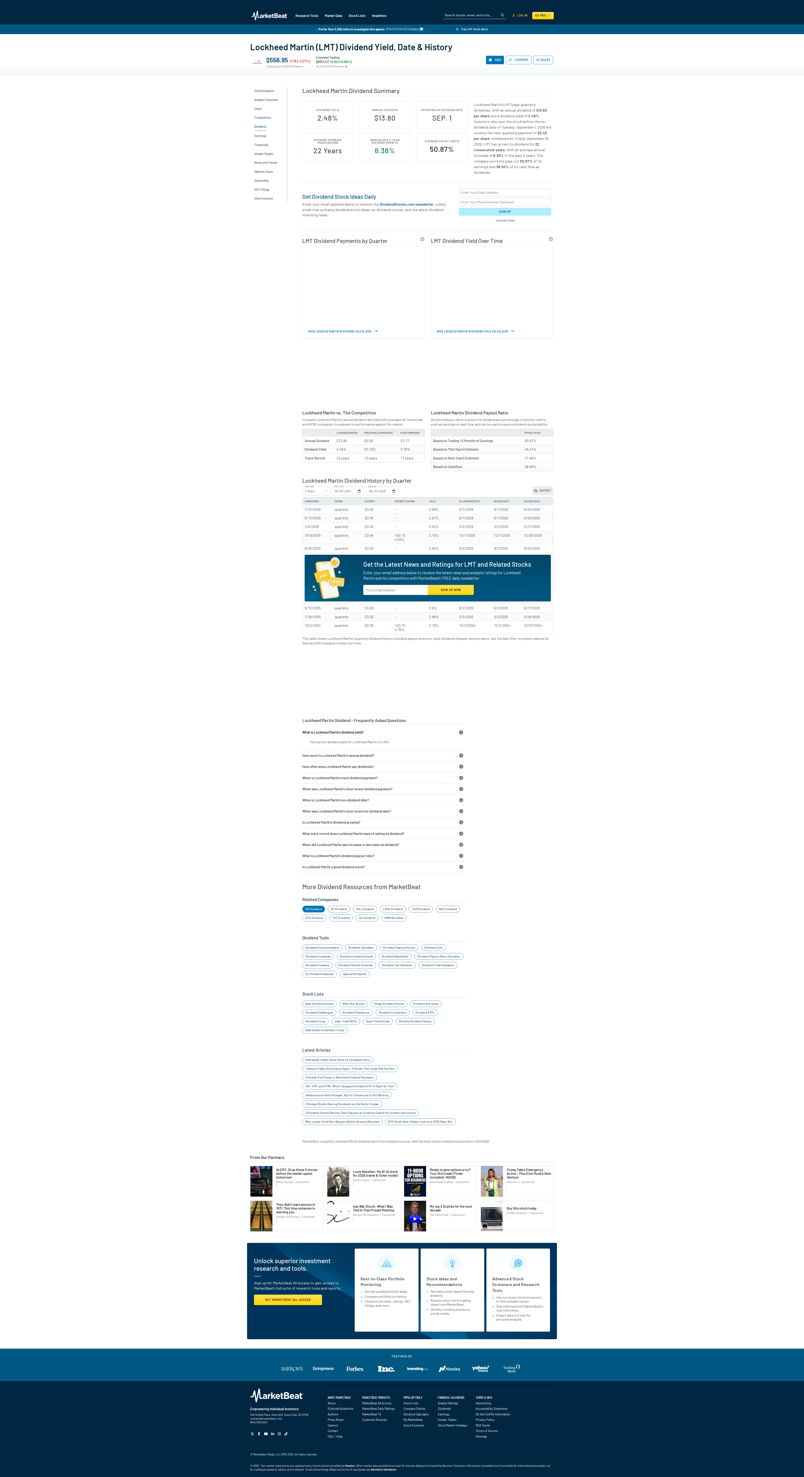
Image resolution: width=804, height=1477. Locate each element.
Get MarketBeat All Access (288, 1300)
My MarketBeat (413, 1420)
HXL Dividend (365, 909)
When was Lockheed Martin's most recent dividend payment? (347, 789)
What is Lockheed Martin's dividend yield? (333, 732)
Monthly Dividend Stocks (415, 1021)
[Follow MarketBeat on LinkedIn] (273, 1434)
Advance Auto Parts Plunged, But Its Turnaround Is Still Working (347, 1095)
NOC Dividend (448, 909)
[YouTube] (266, 1434)
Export (545, 490)
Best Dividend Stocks (319, 1003)
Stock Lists (410, 1403)
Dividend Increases (318, 956)
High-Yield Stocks (378, 1021)
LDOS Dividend (393, 909)
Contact (333, 1431)
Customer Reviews (374, 1420)
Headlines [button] (379, 16)
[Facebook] (259, 1434)
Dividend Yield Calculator (438, 965)
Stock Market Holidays (452, 1425)
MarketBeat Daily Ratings (378, 1408)
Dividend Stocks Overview (356, 965)
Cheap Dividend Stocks (389, 1003)
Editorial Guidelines (340, 1408)
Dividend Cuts (433, 947)
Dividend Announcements (322, 947)
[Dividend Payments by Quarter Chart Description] (422, 239)
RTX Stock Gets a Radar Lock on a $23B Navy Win (420, 1121)
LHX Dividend (421, 909)
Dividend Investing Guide (356, 956)
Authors (333, 1414)
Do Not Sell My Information (493, 1414)
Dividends (444, 1408)
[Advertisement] (427, 373)
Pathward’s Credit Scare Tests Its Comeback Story (337, 1060)
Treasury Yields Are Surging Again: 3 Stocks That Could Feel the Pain (350, 1068)
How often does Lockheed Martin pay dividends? (338, 767)
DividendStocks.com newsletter (407, 204)
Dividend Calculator (361, 947)
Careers (333, 1425)
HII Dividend (339, 909)
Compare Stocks (414, 1408)
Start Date (339, 487)
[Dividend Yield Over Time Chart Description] (551, 239)
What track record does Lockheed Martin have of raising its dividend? (353, 834)
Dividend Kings (315, 1021)
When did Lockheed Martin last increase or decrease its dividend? (350, 845)
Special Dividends (354, 974)
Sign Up (505, 211)
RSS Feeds (483, 1425)
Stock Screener (413, 1425)
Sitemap (481, 1436)
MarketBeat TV (371, 1414)
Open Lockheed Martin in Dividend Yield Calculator (472, 331)
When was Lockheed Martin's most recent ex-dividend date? (346, 811)
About (332, 1403)
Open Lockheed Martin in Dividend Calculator (339, 331)
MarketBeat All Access (376, 1403)
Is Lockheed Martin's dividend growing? (331, 822)
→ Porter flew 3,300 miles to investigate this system (350, 29)
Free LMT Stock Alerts (474, 29)
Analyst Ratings (448, 1403)
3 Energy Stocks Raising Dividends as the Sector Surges (342, 1104)
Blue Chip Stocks (354, 1003)
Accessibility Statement (492, 1408)
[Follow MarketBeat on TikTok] (286, 1434)
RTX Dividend (314, 918)
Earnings (444, 1414)
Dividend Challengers (319, 1012)
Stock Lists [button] (357, 16)
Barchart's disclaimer (383, 1469)
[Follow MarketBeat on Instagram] (279, 1434)
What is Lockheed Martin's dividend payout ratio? (338, 856)
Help (339, 1436)
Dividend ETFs (424, 1012)
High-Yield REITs (346, 1021)
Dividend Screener (317, 965)
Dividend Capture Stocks (399, 947)
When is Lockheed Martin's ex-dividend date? (335, 800)
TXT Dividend (341, 918)
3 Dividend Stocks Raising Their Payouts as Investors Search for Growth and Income (360, 1113)
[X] (252, 1434)
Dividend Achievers (426, 1003)
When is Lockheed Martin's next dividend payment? (340, 778)
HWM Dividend (393, 918)
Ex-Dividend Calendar (319, 974)
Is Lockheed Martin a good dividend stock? (333, 867)
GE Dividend (367, 918)
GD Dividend (313, 909)
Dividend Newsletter (395, 956)
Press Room (336, 1420)
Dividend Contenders (392, 1012)
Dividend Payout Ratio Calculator (438, 956)
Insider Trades (447, 1420)
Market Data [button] (333, 16)
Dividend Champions (356, 1012)
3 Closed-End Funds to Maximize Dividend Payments (339, 1077)
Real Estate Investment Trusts (324, 1030)
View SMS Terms (505, 220)
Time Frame (309, 487)
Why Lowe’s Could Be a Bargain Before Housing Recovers (342, 1121)
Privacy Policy (485, 1420)
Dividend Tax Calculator (397, 965)
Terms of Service (487, 1431)
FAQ (330, 1436)
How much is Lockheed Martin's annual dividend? (338, 755)
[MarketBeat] (269, 15)
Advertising (483, 1403)
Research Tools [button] (306, 16)
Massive (350, 1465)
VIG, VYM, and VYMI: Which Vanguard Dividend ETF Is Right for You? (349, 1086)
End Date (372, 487)
